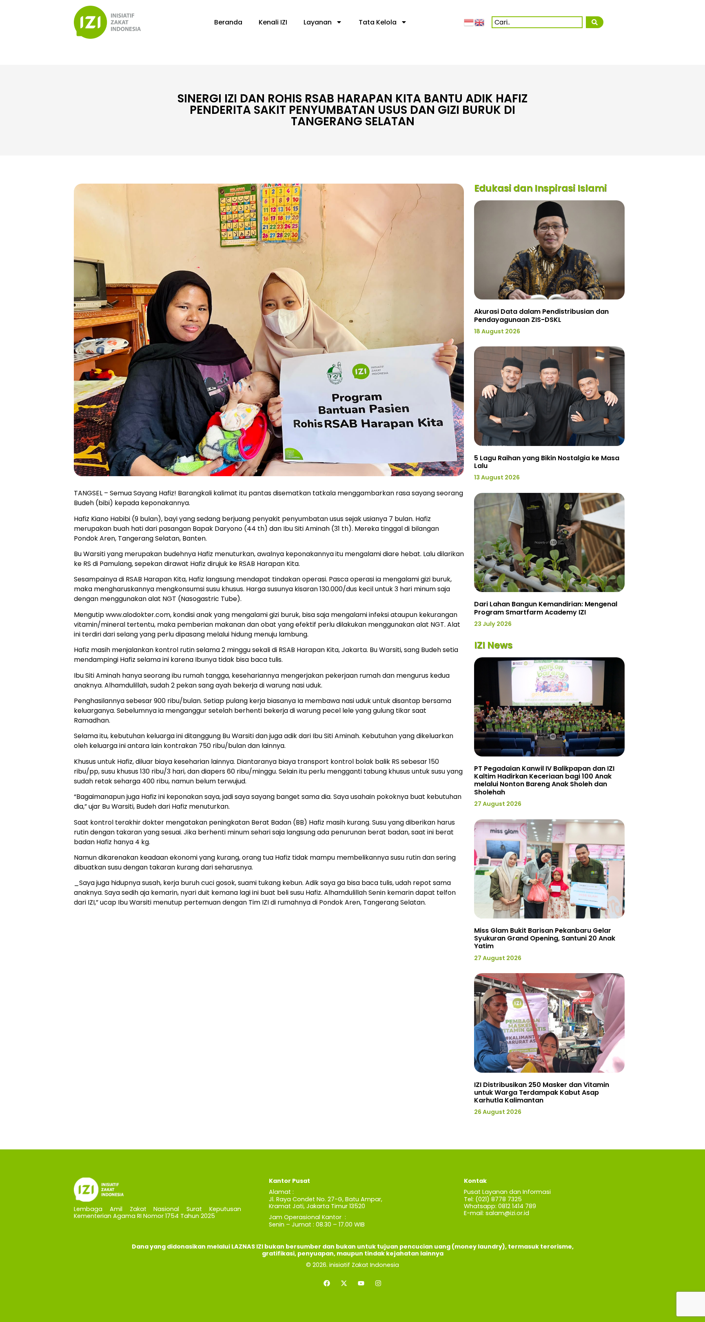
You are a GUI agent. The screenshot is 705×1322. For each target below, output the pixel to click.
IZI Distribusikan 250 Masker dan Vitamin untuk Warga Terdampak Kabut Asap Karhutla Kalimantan (541, 1092)
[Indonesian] (469, 22)
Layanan (318, 22)
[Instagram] (378, 1283)
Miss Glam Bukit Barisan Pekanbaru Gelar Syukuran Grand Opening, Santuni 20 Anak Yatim (544, 938)
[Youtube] (361, 1283)
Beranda (228, 22)
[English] (479, 22)
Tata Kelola (378, 22)
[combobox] (537, 22)
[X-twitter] (343, 1283)
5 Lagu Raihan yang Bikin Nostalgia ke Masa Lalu (546, 461)
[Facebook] (326, 1283)
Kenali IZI (273, 22)
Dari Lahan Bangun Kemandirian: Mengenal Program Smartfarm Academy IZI (545, 608)
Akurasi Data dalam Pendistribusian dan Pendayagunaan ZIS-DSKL (541, 315)
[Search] (594, 22)
